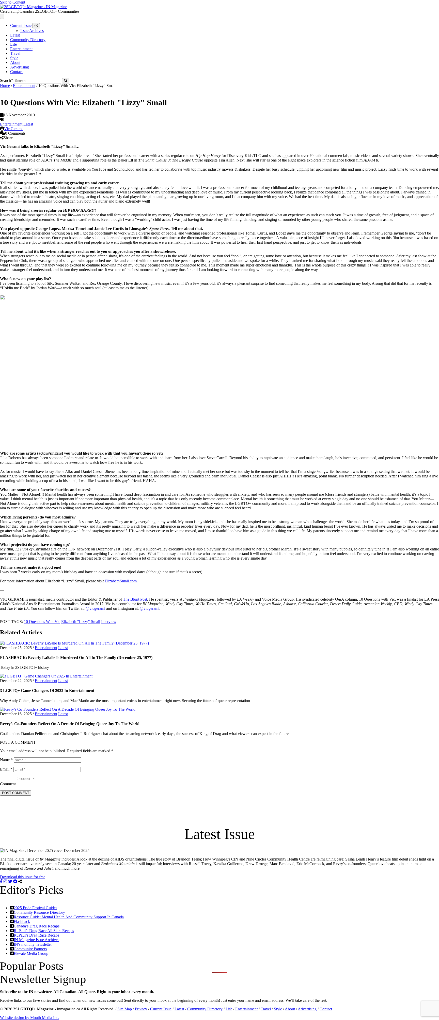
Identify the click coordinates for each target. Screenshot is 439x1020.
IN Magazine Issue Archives (36, 940)
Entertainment (21, 49)
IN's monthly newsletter (33, 944)
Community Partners (30, 949)
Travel (15, 53)
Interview (108, 621)
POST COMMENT (15, 793)
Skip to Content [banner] (12, 2)
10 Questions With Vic (42, 621)
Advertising (19, 67)
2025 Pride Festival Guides (35, 908)
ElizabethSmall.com (121, 581)
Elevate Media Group (31, 953)
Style (14, 58)
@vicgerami (95, 608)
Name (6, 760)
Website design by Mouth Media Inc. (29, 1017)
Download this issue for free (22, 877)
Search (6, 80)
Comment (8, 784)
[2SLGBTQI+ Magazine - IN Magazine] (33, 7)
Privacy (141, 1009)
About (15, 62)
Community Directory (27, 40)
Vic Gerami (13, 129)
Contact (16, 71)
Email (6, 769)
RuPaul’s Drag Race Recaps (36, 935)
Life (13, 44)
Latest (15, 35)
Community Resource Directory (39, 912)
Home (5, 85)
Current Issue (21, 25)
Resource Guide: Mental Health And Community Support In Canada (69, 917)
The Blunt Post (135, 599)
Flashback (22, 921)
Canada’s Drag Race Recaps (36, 926)
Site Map (124, 1009)
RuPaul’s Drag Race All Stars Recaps (44, 930)
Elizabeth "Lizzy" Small (80, 621)
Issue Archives (32, 30)
